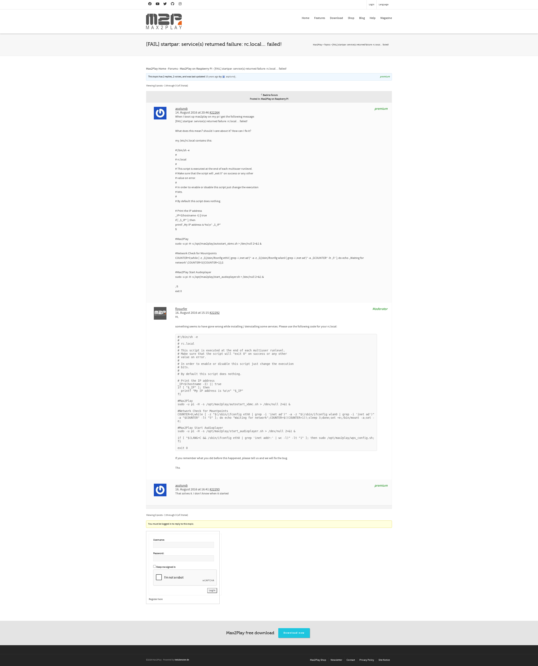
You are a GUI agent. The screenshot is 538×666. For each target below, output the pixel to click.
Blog (362, 18)
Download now (294, 633)
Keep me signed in (166, 567)
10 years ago (212, 76)
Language (383, 4)
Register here (156, 599)
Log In (212, 590)
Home (305, 18)
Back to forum (270, 95)
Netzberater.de (182, 659)
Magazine (386, 18)
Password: (158, 553)
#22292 (215, 313)
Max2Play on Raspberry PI (196, 69)
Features (319, 18)
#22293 (215, 489)
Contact (351, 660)
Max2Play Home (156, 69)
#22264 (215, 112)
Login (371, 4)
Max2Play (317, 44)
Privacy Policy (366, 660)
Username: (159, 540)
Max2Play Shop (318, 660)
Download (336, 18)
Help (373, 18)
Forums (173, 69)
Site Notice (384, 660)
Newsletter (336, 660)
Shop (351, 18)
